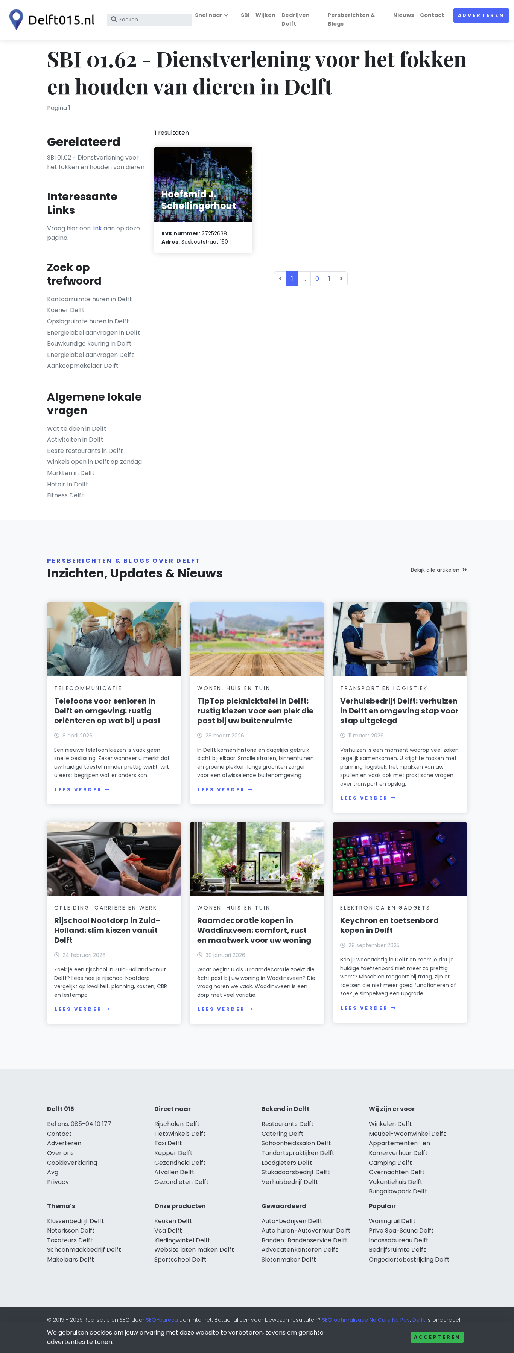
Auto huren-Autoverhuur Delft (306, 1230)
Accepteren (437, 1337)
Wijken (265, 15)
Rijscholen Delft (177, 1124)
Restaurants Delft (288, 1124)
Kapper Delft (173, 1153)
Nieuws (403, 15)
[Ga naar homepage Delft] (50, 20)
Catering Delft (283, 1133)
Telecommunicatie (88, 688)
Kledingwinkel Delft (182, 1240)
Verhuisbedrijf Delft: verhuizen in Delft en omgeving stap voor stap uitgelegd (399, 711)
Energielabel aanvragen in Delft (93, 332)
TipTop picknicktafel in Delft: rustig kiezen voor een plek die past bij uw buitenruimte (255, 711)
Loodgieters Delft (287, 1162)
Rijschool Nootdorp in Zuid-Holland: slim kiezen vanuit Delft (107, 930)
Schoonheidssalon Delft (296, 1143)
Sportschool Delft (180, 1259)
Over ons (60, 1153)
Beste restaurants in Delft (85, 450)
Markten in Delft (71, 473)
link (97, 228)
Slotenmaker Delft (289, 1259)
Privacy (58, 1182)
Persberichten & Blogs (351, 19)
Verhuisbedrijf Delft (290, 1182)
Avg (52, 1172)
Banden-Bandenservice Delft (305, 1240)
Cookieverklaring (72, 1162)
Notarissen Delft (71, 1230)
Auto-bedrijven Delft (292, 1221)
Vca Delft (168, 1230)
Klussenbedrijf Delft (75, 1221)
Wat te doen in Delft (76, 428)
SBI (245, 15)
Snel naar (208, 15)
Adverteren (481, 15)
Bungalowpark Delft (398, 1191)
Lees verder (78, 789)
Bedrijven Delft (295, 19)
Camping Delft (390, 1162)
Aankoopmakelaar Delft (83, 365)
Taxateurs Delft (70, 1240)
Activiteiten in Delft (75, 439)
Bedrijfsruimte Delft (397, 1249)
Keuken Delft (173, 1221)
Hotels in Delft (67, 484)
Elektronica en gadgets (385, 907)
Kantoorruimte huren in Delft (89, 299)
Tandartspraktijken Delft (298, 1153)
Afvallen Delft (174, 1172)
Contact (432, 15)
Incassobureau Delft (399, 1240)
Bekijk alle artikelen (435, 570)
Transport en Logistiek (384, 688)
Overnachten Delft (397, 1172)
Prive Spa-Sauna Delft (401, 1230)
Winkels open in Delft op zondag (94, 461)
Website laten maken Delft (194, 1249)
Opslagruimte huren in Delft (88, 321)
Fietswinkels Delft (180, 1133)
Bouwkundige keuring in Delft (89, 343)
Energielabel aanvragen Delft (90, 354)
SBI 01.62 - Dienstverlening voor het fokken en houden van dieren (95, 162)
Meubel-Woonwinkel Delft (407, 1133)
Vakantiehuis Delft (396, 1182)
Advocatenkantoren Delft (300, 1249)
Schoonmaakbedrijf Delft (84, 1249)
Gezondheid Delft (180, 1162)
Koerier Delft (66, 310)
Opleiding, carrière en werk (105, 907)
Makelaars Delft (70, 1259)
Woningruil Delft (392, 1221)
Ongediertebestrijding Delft (409, 1259)
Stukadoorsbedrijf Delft (296, 1172)
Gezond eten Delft (181, 1182)
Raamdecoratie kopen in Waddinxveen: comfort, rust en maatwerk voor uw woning (254, 930)
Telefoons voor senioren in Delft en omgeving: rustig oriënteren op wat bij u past (107, 711)
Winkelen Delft (390, 1124)
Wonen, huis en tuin (233, 688)
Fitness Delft (65, 495)
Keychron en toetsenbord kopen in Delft (389, 925)
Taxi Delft (168, 1143)
